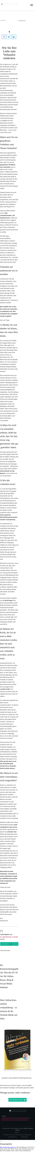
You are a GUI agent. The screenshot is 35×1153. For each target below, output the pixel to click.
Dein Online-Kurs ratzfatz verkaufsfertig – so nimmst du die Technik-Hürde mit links (9, 1005)
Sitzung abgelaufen (6, 1144)
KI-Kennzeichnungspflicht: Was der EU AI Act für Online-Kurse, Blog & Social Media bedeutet (9, 972)
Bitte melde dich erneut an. (8, 1147)
